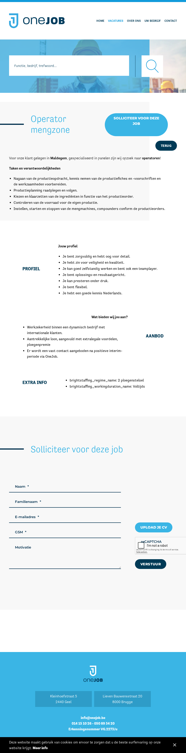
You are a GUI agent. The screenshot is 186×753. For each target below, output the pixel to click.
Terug (166, 146)
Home (100, 20)
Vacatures (115, 20)
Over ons (134, 20)
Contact (170, 20)
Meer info (40, 748)
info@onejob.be (93, 718)
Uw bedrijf (152, 20)
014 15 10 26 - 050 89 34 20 (93, 723)
